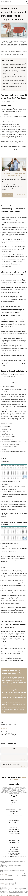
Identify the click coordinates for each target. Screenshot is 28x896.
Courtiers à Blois (14, 827)
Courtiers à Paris (14, 836)
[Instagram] (11, 796)
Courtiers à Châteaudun (14, 833)
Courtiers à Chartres (14, 829)
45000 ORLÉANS (14, 854)
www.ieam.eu (5, 883)
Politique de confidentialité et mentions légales (14, 856)
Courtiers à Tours (14, 825)
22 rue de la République (14, 853)
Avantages (14, 804)
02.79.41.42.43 (14, 849)
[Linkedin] (17, 796)
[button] (26, 2)
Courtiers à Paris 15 (14, 840)
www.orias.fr (4, 874)
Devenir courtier (14, 811)
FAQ (14, 813)
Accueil (14, 802)
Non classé (4, 35)
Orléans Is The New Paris (14, 807)
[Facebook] (14, 796)
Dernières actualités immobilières (14, 815)
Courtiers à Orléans (14, 822)
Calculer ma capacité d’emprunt (14, 809)
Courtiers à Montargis (14, 831)
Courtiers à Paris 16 (14, 842)
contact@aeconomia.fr (14, 851)
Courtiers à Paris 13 (14, 838)
